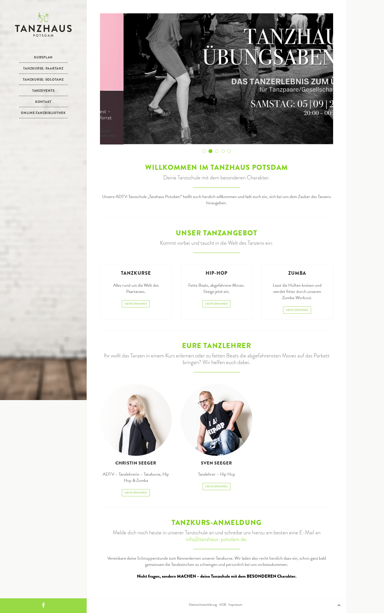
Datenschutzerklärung (203, 605)
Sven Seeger (216, 463)
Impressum (235, 605)
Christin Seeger (135, 463)
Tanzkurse (136, 273)
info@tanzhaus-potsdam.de (216, 539)
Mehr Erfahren (136, 303)
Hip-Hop (217, 273)
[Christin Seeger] (136, 420)
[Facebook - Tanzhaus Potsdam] (43, 605)
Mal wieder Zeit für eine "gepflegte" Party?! (224, 151)
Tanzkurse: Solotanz (43, 79)
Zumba (297, 273)
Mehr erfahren (118, 136)
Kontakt (43, 101)
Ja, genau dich (230, 151)
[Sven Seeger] (216, 420)
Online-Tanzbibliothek (43, 112)
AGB (222, 605)
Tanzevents (43, 90)
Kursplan (43, 57)
